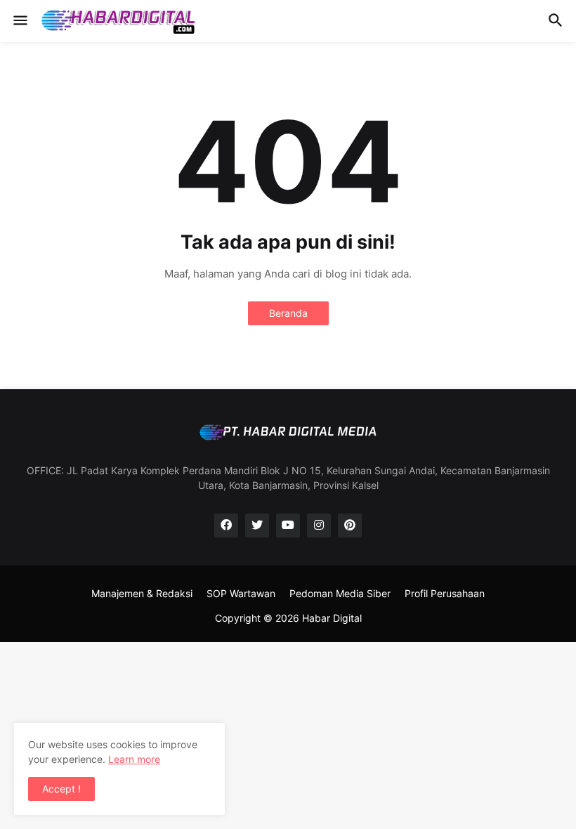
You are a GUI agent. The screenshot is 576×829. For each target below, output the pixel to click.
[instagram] (319, 525)
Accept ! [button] (61, 789)
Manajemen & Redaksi (141, 593)
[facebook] (226, 525)
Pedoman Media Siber (340, 593)
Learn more (134, 759)
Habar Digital (332, 618)
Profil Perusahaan (445, 593)
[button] (19, 21)
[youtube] (288, 525)
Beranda (288, 313)
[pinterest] (350, 525)
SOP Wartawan (241, 593)
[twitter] (257, 525)
